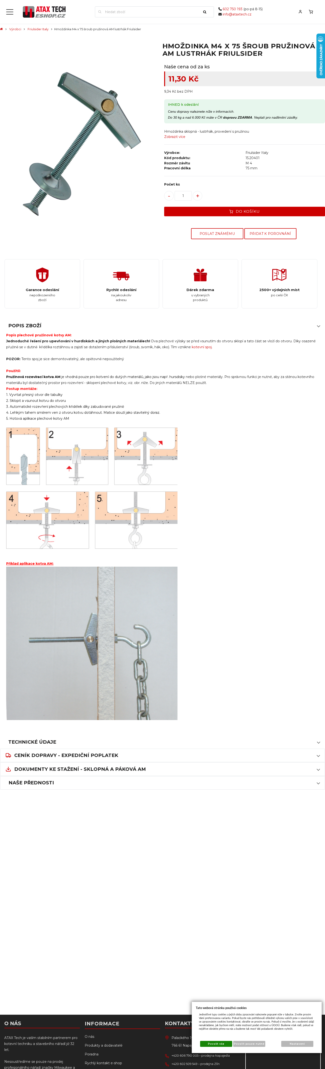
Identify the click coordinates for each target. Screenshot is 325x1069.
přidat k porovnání (270, 234)
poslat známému (217, 234)
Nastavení (297, 1043)
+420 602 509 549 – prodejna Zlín (196, 1064)
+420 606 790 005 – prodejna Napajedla (201, 1055)
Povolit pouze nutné (249, 1043)
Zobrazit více (174, 137)
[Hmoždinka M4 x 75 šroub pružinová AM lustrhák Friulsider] (80, 144)
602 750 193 (232, 9)
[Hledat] (207, 11)
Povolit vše (216, 1043)
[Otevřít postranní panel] (10, 12)
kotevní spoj (202, 347)
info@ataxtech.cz (237, 14)
